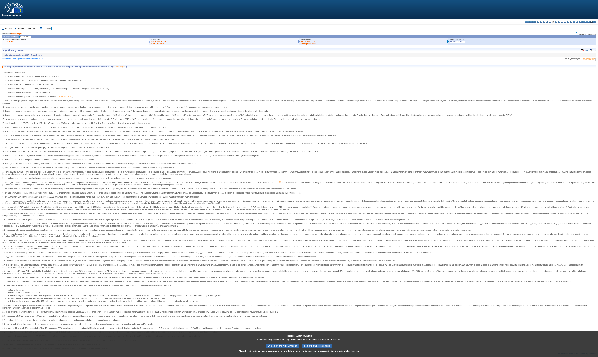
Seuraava (31, 28)
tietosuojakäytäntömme (305, 351)
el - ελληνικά (544, 22)
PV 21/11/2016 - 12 (158, 42)
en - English (547, 22)
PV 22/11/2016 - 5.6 (308, 42)
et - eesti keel (541, 22)
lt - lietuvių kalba (565, 22)
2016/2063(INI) (17, 34)
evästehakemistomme (349, 351)
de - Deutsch (538, 22)
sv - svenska (594, 22)
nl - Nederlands (574, 22)
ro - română (582, 22)
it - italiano (559, 22)
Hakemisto (8, 28)
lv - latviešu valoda (562, 22)
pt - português (580, 22)
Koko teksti (47, 28)
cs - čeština (532, 22)
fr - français (550, 22)
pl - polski (577, 22)
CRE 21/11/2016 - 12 (159, 44)
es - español (529, 22)
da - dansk (535, 22)
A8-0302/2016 (8, 42)
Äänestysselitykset (308, 44)
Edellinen (21, 28)
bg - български (526, 22)
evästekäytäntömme (327, 351)
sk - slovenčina (585, 22)
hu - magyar (568, 22)
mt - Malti (571, 22)
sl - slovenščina (588, 22)
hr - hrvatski (556, 22)
